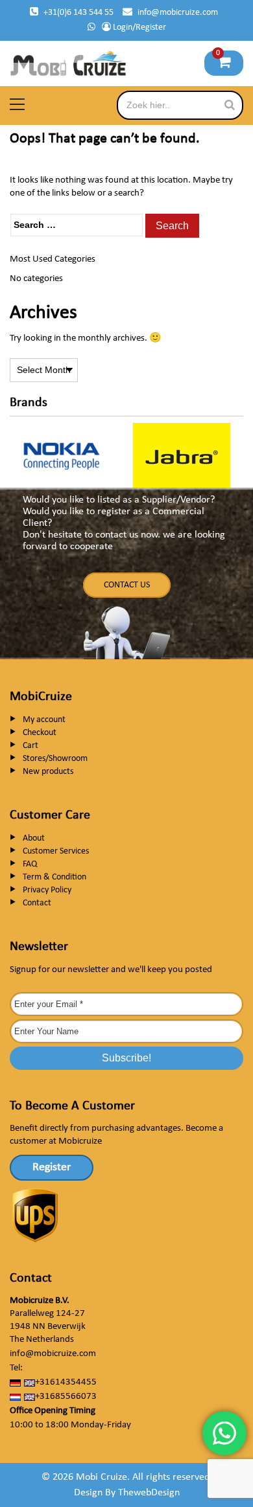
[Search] (230, 104)
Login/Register (138, 27)
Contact (37, 903)
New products (48, 771)
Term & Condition (54, 877)
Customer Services (56, 851)
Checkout (39, 733)
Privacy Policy (47, 890)
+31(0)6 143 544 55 (78, 12)
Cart (30, 746)
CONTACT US (127, 585)
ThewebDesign (149, 1493)
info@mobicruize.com (178, 12)
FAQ (30, 864)
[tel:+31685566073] (91, 27)
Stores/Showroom (55, 759)
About (34, 838)
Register (51, 1167)
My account (44, 720)
